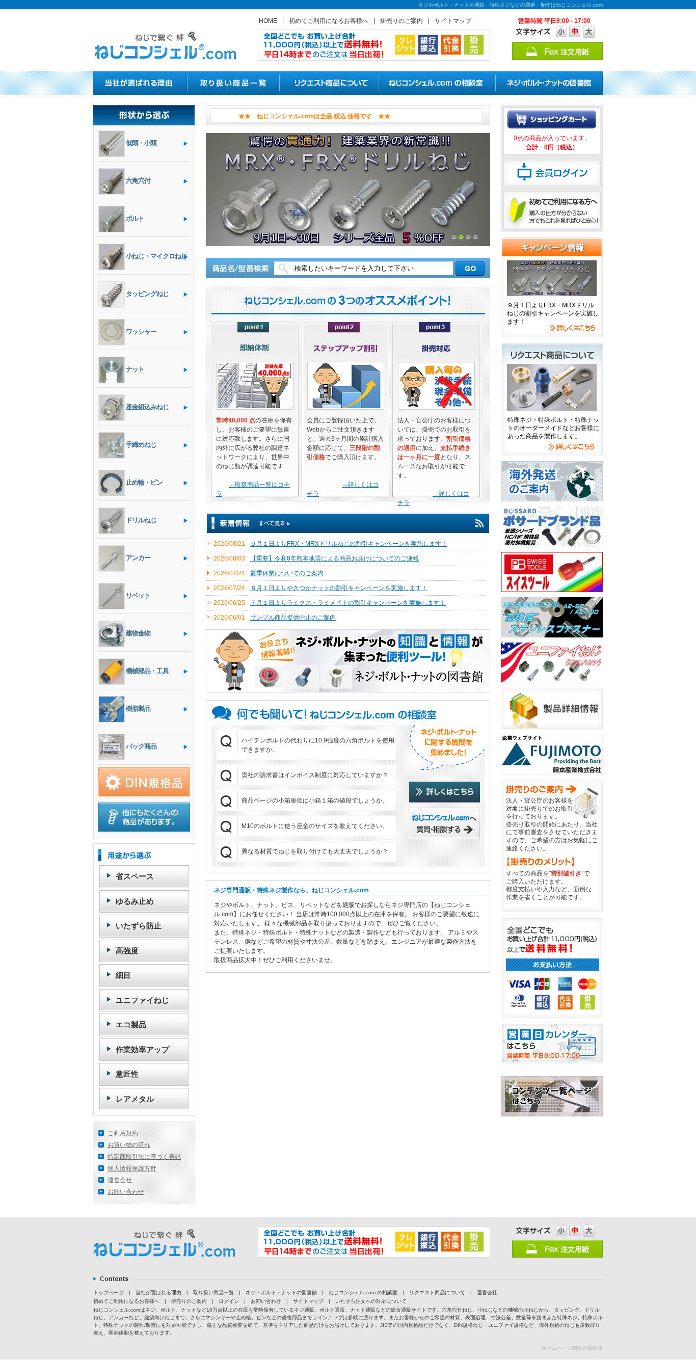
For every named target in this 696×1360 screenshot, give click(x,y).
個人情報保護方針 (132, 1168)
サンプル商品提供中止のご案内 (293, 617)
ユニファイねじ (142, 1000)
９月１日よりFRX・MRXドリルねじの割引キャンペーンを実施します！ (348, 543)
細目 (123, 975)
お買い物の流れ (129, 1145)
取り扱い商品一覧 (213, 1292)
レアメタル (135, 1099)
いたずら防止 (139, 925)
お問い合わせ (126, 1191)
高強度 (127, 950)
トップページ (108, 1292)
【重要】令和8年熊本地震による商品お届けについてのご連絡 (334, 558)
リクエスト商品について (437, 1292)
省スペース (135, 876)
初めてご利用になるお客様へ (328, 20)
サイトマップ (453, 20)
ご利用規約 (123, 1133)
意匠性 (127, 1074)
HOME (268, 20)
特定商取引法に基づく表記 (144, 1156)
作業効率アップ (142, 1049)
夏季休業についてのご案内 (287, 573)
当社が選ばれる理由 (158, 1292)
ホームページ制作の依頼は (572, 1348)
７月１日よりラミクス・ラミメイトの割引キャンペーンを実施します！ (348, 602)
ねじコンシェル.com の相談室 (363, 1292)
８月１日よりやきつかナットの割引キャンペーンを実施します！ (338, 588)
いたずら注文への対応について (371, 1301)
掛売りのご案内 (401, 20)
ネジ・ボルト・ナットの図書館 (281, 1292)
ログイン (229, 1301)
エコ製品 (131, 1024)
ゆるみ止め (135, 901)
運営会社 (120, 1180)
